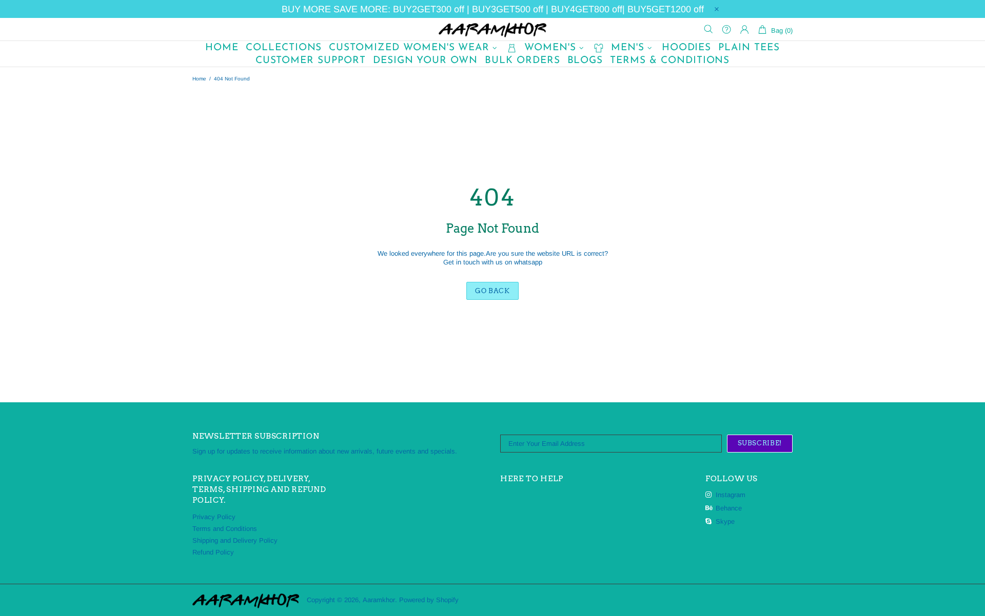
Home (199, 78)
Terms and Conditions (224, 528)
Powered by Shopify (429, 600)
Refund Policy (213, 552)
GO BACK (492, 291)
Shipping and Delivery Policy (235, 540)
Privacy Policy (213, 517)
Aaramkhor (492, 29)
